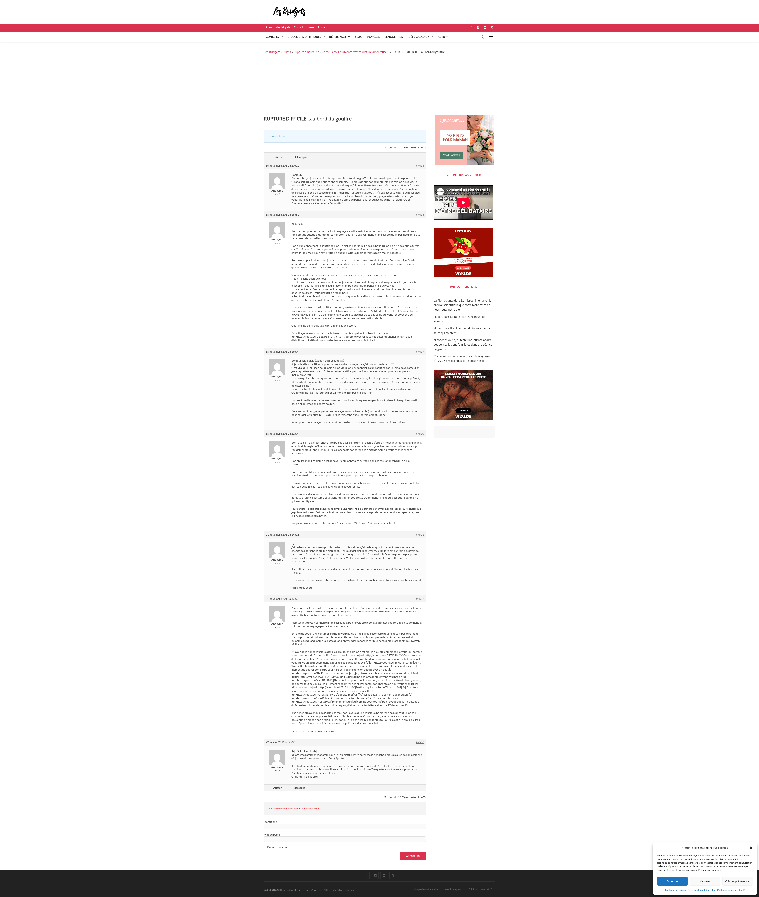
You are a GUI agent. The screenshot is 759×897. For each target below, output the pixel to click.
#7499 (420, 351)
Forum (322, 27)
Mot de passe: (272, 834)
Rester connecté (277, 847)
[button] (751, 848)
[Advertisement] (379, 85)
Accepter (672, 881)
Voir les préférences (738, 881)
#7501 (420, 534)
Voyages (373, 36)
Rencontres (393, 36)
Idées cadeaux (419, 36)
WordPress (316, 889)
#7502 (420, 598)
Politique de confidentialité (701, 889)
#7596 (420, 742)
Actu (441, 36)
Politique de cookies (675, 889)
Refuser (705, 881)
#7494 (420, 165)
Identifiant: (270, 821)
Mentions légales (453, 889)
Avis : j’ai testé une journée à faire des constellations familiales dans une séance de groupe (463, 344)
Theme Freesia (301, 889)
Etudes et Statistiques (304, 36)
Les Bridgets (272, 52)
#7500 (420, 433)
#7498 (420, 214)
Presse (310, 27)
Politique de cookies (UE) (480, 889)
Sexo (359, 36)
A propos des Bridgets (277, 27)
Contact (298, 27)
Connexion (413, 855)
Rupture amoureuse (306, 52)
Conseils (272, 36)
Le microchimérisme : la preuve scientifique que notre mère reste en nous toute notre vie (462, 305)
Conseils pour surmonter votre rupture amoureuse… (355, 52)
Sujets (287, 52)
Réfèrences (338, 36)
